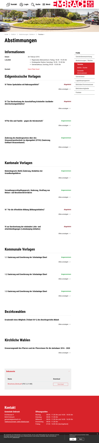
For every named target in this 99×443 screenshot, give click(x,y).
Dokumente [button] (10, 371)
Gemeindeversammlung (84, 57)
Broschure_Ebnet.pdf (15, 384)
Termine (82, 64)
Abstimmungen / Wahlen (84, 60)
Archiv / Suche (82, 68)
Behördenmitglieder (82, 88)
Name (10, 379)
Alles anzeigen (63, 89)
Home (6, 34)
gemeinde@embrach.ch (13, 419)
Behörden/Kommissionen (84, 84)
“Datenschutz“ (16, 437)
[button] (13, 34)
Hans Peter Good (33, 69)
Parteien (78, 92)
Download (56, 379)
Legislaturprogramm (83, 81)
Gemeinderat (80, 77)
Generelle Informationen (82, 72)
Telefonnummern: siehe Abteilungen (17, 422)
